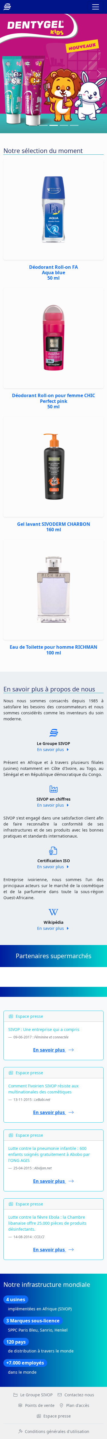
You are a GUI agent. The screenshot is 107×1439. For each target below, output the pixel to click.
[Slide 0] (33, 125)
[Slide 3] (64, 125)
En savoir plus (51, 749)
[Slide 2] (53, 125)
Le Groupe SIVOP (36, 1394)
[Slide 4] (74, 125)
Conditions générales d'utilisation (57, 1431)
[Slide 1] (43, 125)
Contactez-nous (79, 1394)
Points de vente (39, 1405)
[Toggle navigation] (96, 7)
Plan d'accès (77, 1405)
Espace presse (57, 1416)
